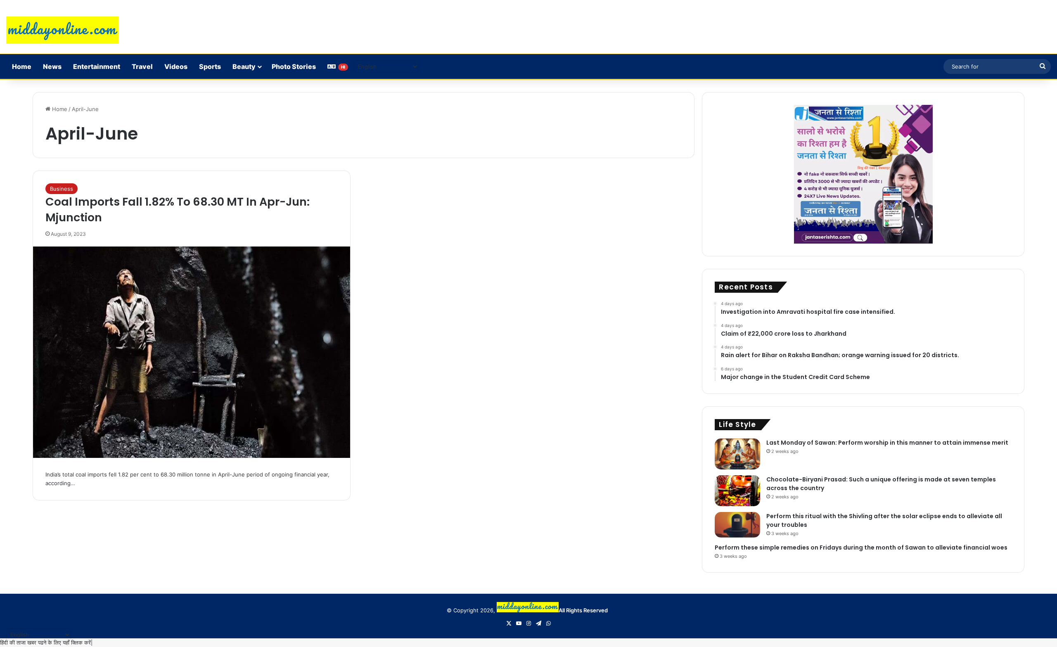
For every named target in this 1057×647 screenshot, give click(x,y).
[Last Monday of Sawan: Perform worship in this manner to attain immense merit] (737, 453)
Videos (175, 66)
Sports (210, 66)
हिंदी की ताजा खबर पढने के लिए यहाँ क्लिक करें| (46, 642)
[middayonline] (62, 30)
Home (21, 66)
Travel (142, 66)
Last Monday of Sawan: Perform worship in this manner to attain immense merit (887, 442)
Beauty (244, 66)
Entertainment (96, 66)
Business (61, 188)
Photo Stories (294, 66)
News (52, 66)
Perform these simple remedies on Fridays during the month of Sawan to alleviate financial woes (861, 547)
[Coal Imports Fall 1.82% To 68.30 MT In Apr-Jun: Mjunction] (191, 352)
